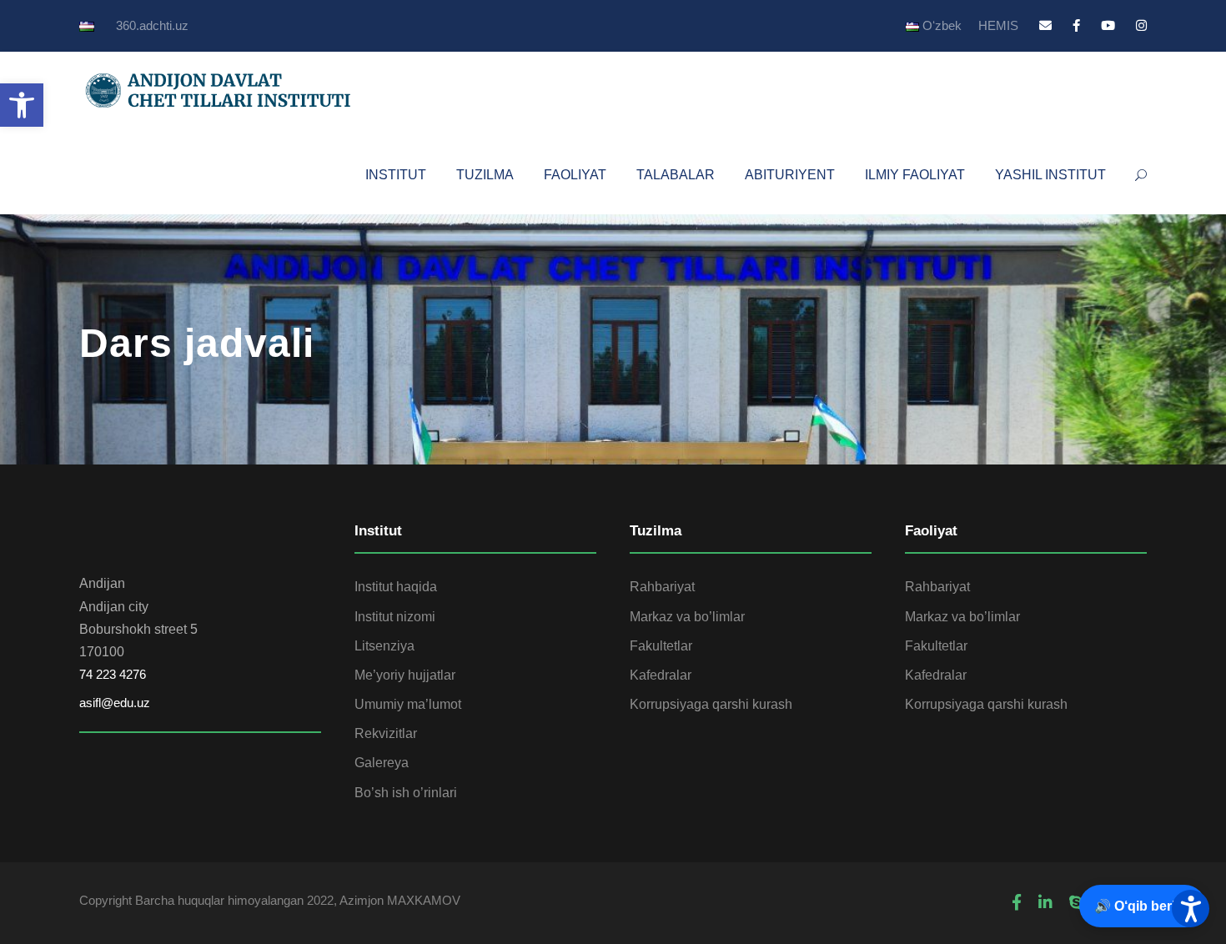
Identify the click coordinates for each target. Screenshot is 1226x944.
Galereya (381, 763)
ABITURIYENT (790, 175)
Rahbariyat (662, 587)
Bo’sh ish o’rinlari (405, 793)
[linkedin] (1045, 903)
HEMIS (998, 25)
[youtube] (1108, 25)
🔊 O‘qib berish (1142, 906)
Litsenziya (384, 646)
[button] (21, 105)
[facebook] (1076, 25)
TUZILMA (485, 175)
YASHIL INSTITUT (1050, 175)
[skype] (1076, 903)
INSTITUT (395, 175)
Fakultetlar (661, 646)
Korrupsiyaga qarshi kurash (711, 704)
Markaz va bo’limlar (687, 617)
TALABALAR (675, 175)
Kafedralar (660, 675)
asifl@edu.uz (114, 702)
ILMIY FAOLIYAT (915, 175)
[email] (1045, 25)
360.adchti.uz (152, 25)
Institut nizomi (394, 617)
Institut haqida (395, 587)
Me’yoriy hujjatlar (404, 675)
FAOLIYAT (575, 175)
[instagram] (1141, 25)
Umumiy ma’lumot (407, 704)
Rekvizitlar (385, 733)
